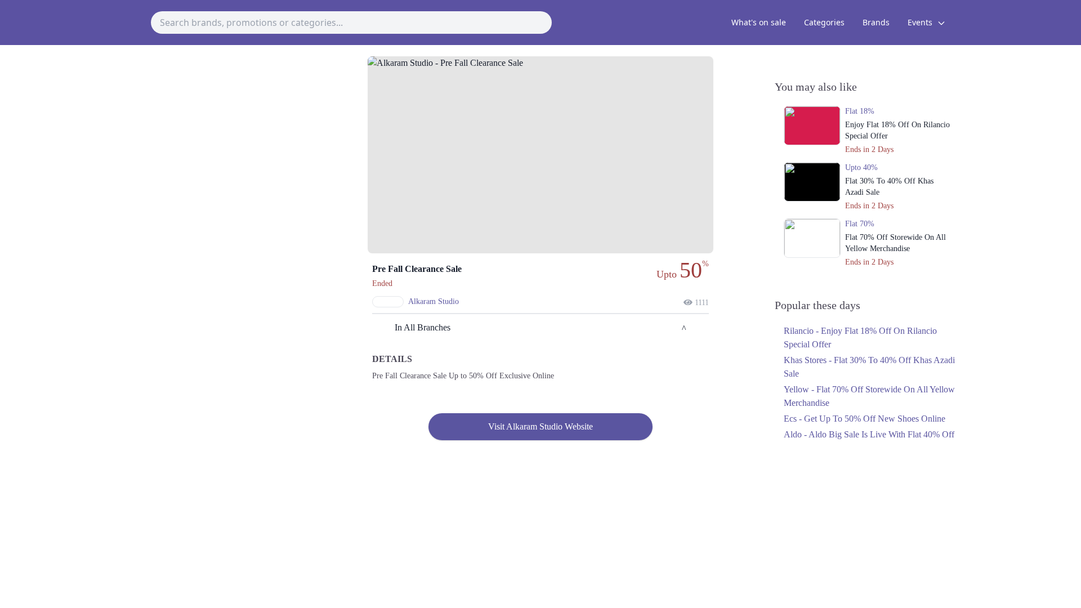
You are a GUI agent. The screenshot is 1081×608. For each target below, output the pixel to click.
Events (921, 22)
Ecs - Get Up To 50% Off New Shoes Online (864, 418)
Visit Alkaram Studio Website (540, 426)
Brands (876, 22)
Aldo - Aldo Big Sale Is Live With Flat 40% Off (869, 434)
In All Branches (422, 327)
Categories (824, 22)
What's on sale (758, 22)
